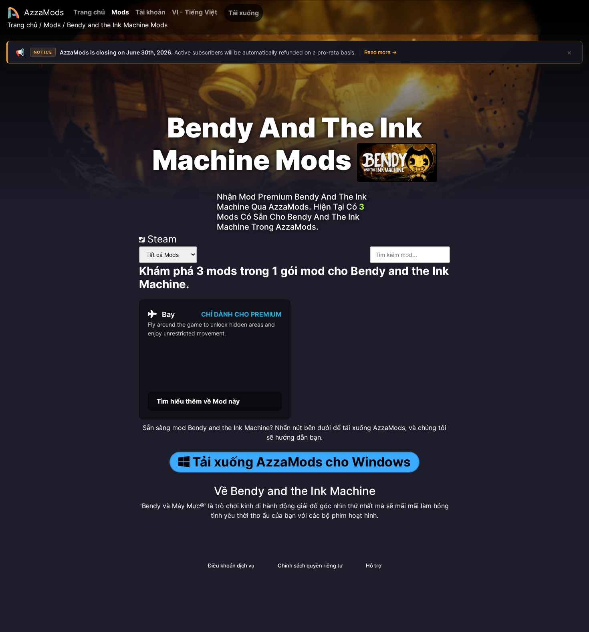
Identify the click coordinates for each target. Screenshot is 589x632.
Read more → (380, 52)
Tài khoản (150, 12)
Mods (120, 12)
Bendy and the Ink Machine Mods (117, 25)
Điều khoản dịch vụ (231, 565)
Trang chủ (89, 12)
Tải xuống (243, 13)
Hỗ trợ (373, 565)
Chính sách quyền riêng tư (310, 565)
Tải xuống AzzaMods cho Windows (301, 462)
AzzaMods (44, 12)
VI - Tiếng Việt (194, 12)
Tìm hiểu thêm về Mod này (198, 401)
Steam (161, 239)
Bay (168, 314)
